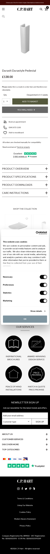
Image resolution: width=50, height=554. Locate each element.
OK (25, 319)
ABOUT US (7, 434)
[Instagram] (18, 488)
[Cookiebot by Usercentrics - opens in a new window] (36, 233)
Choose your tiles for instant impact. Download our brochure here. (25, 2)
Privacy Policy (25, 526)
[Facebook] (22, 488)
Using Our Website (25, 505)
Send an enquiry (23, 147)
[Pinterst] (30, 488)
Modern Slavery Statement (25, 519)
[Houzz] (34, 488)
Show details (36, 311)
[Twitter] (26, 488)
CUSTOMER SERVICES (12, 439)
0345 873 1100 (15, 127)
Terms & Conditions (25, 498)
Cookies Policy (25, 512)
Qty (5, 95)
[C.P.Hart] (25, 9)
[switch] (43, 285)
